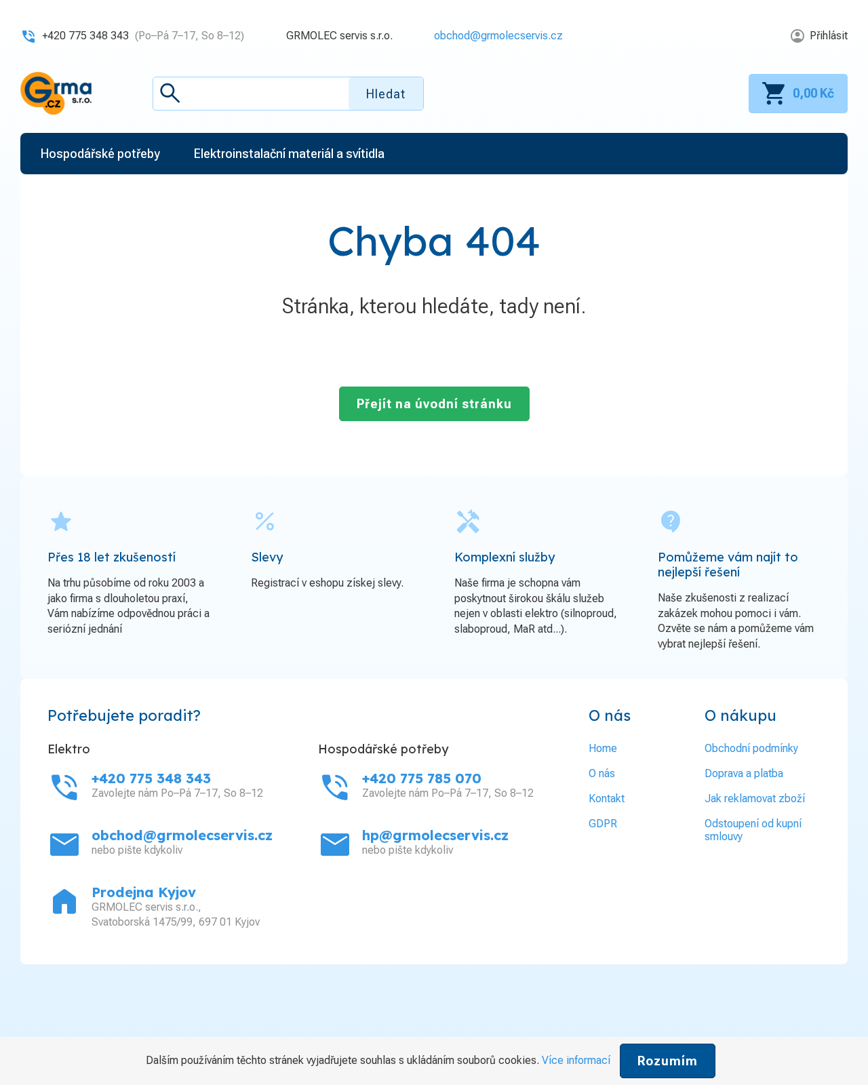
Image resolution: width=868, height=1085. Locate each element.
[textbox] (288, 94)
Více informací (576, 1060)
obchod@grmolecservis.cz (498, 35)
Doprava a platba (744, 773)
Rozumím (667, 1061)
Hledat (386, 94)
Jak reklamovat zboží (755, 798)
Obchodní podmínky (751, 748)
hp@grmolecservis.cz (435, 835)
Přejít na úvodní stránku (434, 404)
